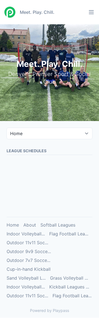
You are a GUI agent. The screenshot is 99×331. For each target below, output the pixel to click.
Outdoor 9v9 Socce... (29, 251)
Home (13, 225)
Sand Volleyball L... (26, 278)
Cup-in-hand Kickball (29, 269)
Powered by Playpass (49, 310)
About (29, 225)
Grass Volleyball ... (69, 278)
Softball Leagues (57, 225)
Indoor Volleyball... (26, 234)
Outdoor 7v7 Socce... (28, 260)
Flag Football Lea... (68, 234)
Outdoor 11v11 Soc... (27, 242)
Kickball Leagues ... (69, 287)
